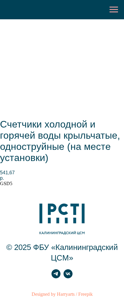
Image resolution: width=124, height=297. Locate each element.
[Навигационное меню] (114, 10)
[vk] (68, 276)
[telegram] (55, 276)
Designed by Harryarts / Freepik (62, 294)
